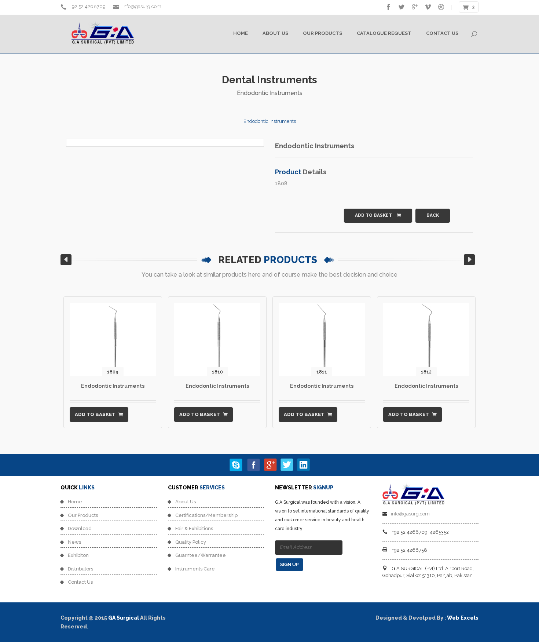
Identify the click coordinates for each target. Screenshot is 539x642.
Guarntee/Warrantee (200, 555)
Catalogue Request (384, 33)
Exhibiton (78, 555)
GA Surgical (123, 618)
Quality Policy (190, 542)
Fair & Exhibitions (194, 528)
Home (240, 33)
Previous (49, 146)
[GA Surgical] (413, 492)
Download (80, 528)
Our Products (322, 33)
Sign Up (289, 564)
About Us (275, 33)
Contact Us (442, 33)
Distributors (80, 569)
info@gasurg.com (141, 6)
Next (280, 146)
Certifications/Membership (206, 515)
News (74, 542)
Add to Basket (374, 215)
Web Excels (462, 618)
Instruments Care (195, 569)
